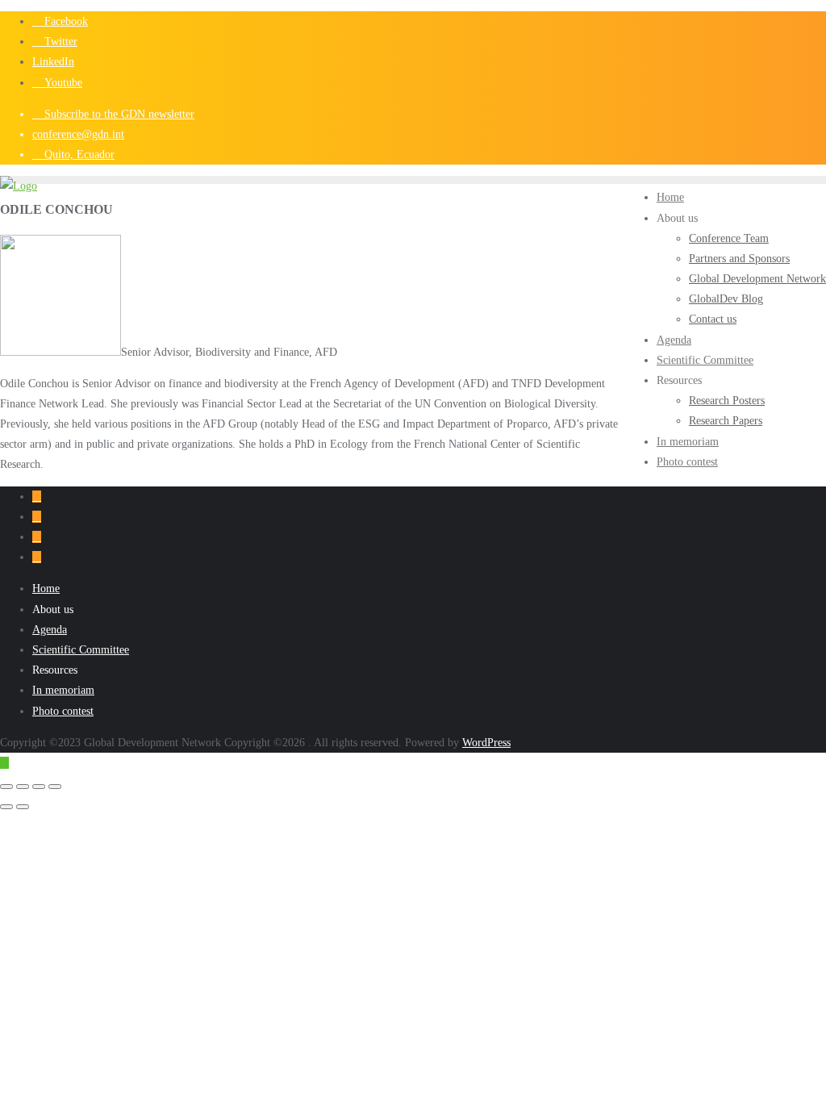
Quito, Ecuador (78, 154)
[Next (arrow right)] (22, 806)
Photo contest (63, 711)
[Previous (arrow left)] (6, 806)
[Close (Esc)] (54, 786)
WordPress (486, 743)
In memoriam (63, 690)
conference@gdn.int (78, 134)
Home (46, 588)
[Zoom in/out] (6, 786)
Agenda (49, 630)
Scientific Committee (80, 650)
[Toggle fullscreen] (22, 786)
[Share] (38, 786)
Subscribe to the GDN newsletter (117, 114)
